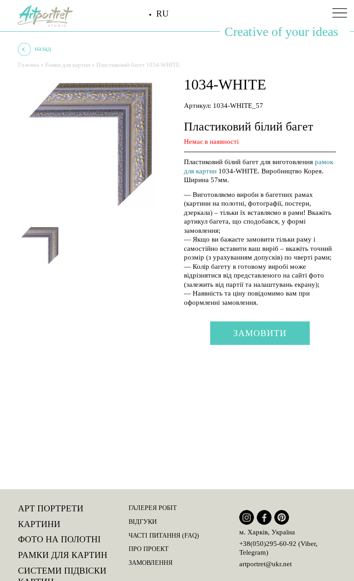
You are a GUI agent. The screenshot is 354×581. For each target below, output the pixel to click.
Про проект (149, 548)
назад (42, 48)
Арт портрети (50, 508)
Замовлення (150, 562)
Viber (308, 543)
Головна (28, 64)
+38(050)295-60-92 (267, 543)
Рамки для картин (67, 64)
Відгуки (143, 521)
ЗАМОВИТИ (260, 333)
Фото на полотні (59, 539)
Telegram (252, 552)
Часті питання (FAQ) (164, 535)
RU (162, 13)
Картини (39, 524)
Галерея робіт (153, 507)
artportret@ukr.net (265, 564)
